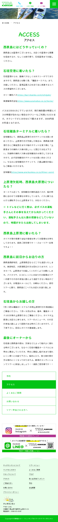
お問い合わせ (12, 401)
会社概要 (32, 487)
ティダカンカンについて (11, 465)
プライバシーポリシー (11, 492)
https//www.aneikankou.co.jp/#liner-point (32, 172)
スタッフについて (9, 474)
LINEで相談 (30, 6)
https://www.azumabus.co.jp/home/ (35, 101)
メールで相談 (41, 6)
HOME (6, 23)
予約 (8, 376)
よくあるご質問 (13, 392)
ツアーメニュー (34, 465)
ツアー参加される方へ (17, 409)
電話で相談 (19, 6)
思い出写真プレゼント (37, 479)
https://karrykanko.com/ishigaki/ (34, 95)
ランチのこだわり (9, 470)
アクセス (16, 23)
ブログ (31, 474)
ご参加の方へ (8, 483)
